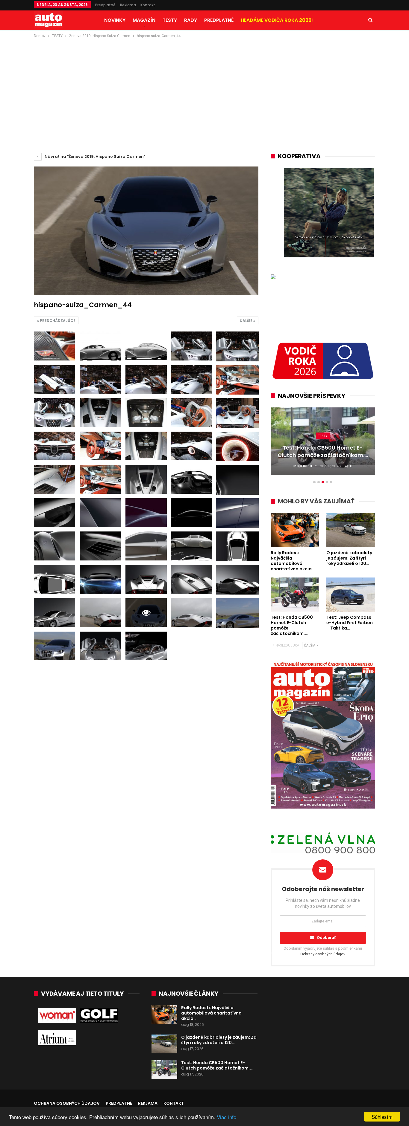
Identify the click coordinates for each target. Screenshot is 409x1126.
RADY (190, 20)
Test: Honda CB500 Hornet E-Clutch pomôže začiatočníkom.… (217, 1065)
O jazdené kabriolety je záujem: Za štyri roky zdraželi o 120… (219, 1040)
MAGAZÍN (144, 20)
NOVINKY (114, 20)
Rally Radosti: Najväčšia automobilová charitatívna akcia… (211, 1013)
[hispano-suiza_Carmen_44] (54, 345)
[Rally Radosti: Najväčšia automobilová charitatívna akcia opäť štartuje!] (164, 1014)
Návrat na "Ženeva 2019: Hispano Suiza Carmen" (94, 156)
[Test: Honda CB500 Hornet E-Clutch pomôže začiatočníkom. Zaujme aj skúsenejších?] (164, 1069)
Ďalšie (246, 320)
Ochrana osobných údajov (67, 1103)
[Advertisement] (204, 84)
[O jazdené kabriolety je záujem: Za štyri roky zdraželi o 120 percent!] (164, 1044)
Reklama (128, 4)
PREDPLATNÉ (219, 20)
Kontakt (147, 4)
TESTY (170, 20)
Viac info (226, 1117)
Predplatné (105, 4)
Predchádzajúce (57, 320)
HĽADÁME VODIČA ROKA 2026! (277, 20)
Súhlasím (382, 1116)
